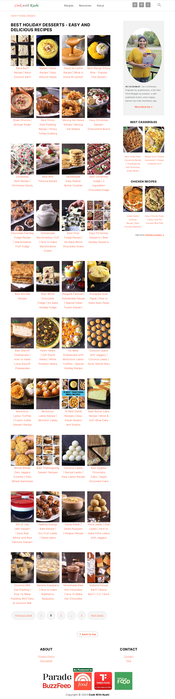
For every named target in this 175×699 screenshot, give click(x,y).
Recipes (69, 5)
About (100, 5)
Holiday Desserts (27, 15)
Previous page (23, 615)
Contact (129, 656)
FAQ (128, 660)
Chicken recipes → (154, 235)
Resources (85, 5)
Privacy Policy (46, 656)
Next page (97, 615)
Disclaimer (46, 660)
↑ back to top (87, 634)
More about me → (144, 106)
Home (14, 15)
